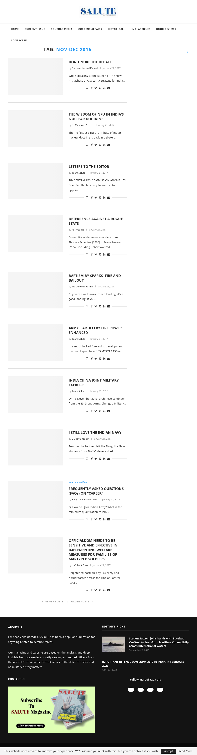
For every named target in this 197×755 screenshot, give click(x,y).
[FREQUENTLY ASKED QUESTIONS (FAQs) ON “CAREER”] (35, 499)
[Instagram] (141, 690)
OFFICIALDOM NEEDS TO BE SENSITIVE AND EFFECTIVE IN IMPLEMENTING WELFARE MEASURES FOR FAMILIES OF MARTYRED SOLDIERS (93, 549)
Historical (116, 29)
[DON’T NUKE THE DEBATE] (35, 76)
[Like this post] (87, 88)
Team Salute (78, 172)
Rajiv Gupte (78, 229)
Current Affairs (90, 29)
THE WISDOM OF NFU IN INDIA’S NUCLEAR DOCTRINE (96, 116)
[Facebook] (150, 690)
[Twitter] (160, 690)
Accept (168, 751)
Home (15, 29)
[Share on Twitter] (95, 88)
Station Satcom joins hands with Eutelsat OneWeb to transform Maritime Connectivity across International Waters (159, 642)
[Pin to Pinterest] (100, 88)
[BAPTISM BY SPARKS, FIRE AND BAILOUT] (35, 290)
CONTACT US (16, 679)
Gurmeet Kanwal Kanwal (85, 68)
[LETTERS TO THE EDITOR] (35, 181)
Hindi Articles (139, 29)
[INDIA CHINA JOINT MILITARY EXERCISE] (35, 394)
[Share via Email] (108, 88)
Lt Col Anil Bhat (80, 565)
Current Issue (35, 29)
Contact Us (19, 40)
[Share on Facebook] (92, 88)
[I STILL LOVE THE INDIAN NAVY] (35, 447)
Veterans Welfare (78, 482)
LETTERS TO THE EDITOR (89, 166)
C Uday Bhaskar (80, 438)
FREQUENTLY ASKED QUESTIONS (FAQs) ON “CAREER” (96, 491)
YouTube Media (62, 29)
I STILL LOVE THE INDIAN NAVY (95, 432)
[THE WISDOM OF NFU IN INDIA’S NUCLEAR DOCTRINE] (35, 128)
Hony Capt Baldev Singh (84, 499)
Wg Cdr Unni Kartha (82, 286)
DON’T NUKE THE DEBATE (90, 62)
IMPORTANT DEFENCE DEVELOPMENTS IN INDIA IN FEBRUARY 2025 (143, 663)
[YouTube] (131, 690)
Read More (186, 751)
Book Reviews (166, 29)
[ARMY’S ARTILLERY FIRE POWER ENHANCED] (35, 342)
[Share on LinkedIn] (104, 88)
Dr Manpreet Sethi (82, 125)
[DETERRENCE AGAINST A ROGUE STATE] (35, 233)
